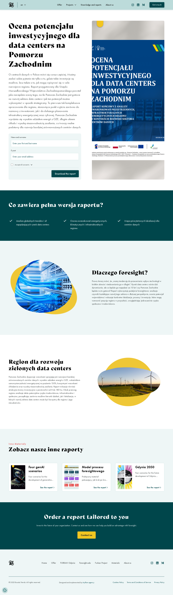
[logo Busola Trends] (11, 5)
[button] (24, 5)
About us (110, 4)
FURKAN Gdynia (67, 562)
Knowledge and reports (91, 4)
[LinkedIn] (138, 4)
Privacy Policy (159, 582)
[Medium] (143, 4)
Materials (116, 562)
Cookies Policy (118, 582)
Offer (59, 4)
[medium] (162, 563)
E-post (13, 150)
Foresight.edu (85, 562)
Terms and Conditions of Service (139, 582)
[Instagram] (132, 4)
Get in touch (157, 5)
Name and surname (18, 137)
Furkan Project (101, 562)
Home (44, 562)
